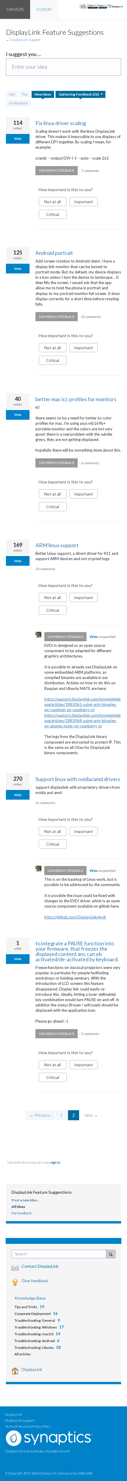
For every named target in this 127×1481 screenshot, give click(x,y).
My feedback (18, 103)
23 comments (91, 317)
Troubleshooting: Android (34, 1341)
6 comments (90, 463)
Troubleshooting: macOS (33, 1334)
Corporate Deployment (32, 1313)
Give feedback (35, 1280)
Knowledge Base (30, 1297)
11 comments (45, 803)
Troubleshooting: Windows (35, 1327)
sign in (55, 1162)
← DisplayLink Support (23, 39)
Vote (17, 138)
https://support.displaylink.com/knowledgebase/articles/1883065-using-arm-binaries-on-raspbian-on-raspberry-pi (82, 704)
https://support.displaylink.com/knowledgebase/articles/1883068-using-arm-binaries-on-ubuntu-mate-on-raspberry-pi (82, 720)
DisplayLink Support (20, 1420)
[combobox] (60, 1254)
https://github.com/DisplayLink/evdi (75, 917)
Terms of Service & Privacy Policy (28, 1426)
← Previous (40, 1115)
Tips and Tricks (26, 1307)
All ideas (18, 1206)
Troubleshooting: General (35, 1320)
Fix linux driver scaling (60, 123)
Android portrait (54, 253)
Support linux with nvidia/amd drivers (77, 779)
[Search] (110, 1254)
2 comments (90, 1034)
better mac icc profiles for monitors (75, 399)
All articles (22, 1354)
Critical (56, 215)
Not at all (55, 202)
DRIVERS (15, 9)
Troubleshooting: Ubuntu (34, 1347)
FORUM (44, 9)
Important (86, 202)
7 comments (90, 170)
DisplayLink (32, 1369)
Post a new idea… (25, 1200)
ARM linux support (57, 545)
